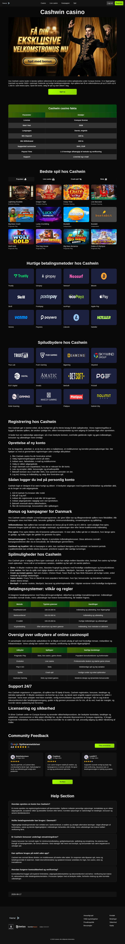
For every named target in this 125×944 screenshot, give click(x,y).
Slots (102, 179)
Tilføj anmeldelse (105, 745)
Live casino (47, 179)
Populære (19, 179)
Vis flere (63, 782)
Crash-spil (75, 179)
